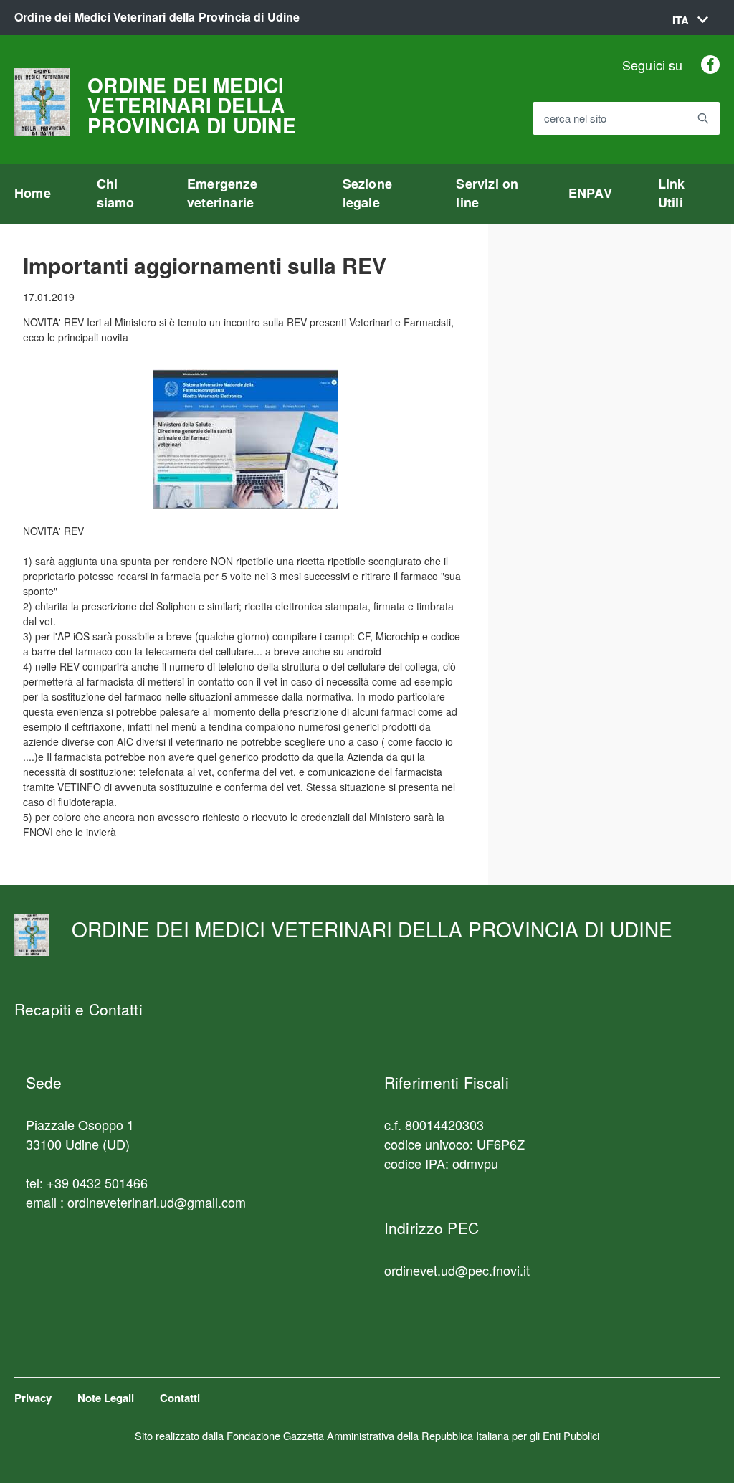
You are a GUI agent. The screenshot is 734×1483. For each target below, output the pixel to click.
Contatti (180, 1398)
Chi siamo (116, 193)
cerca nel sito (575, 118)
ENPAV (590, 193)
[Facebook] (710, 64)
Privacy (33, 1398)
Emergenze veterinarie (222, 193)
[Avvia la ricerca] (703, 118)
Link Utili (671, 193)
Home (32, 193)
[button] (690, 20)
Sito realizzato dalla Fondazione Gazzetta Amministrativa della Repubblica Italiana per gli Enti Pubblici (367, 1435)
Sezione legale (367, 193)
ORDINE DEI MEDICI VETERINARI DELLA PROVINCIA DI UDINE (191, 105)
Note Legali (105, 1398)
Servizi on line (487, 193)
